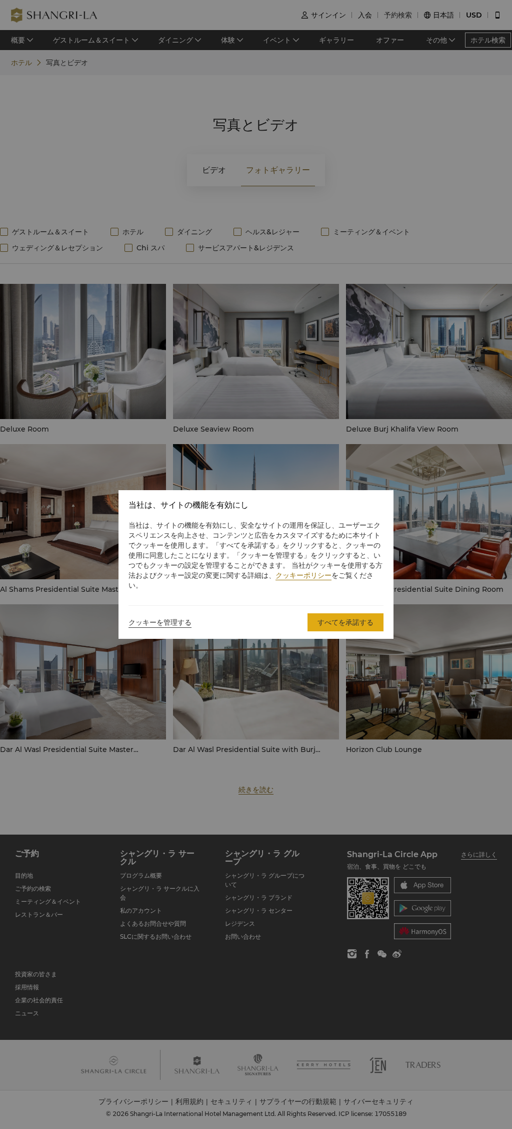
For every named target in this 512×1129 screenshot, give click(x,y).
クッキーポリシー (304, 575)
